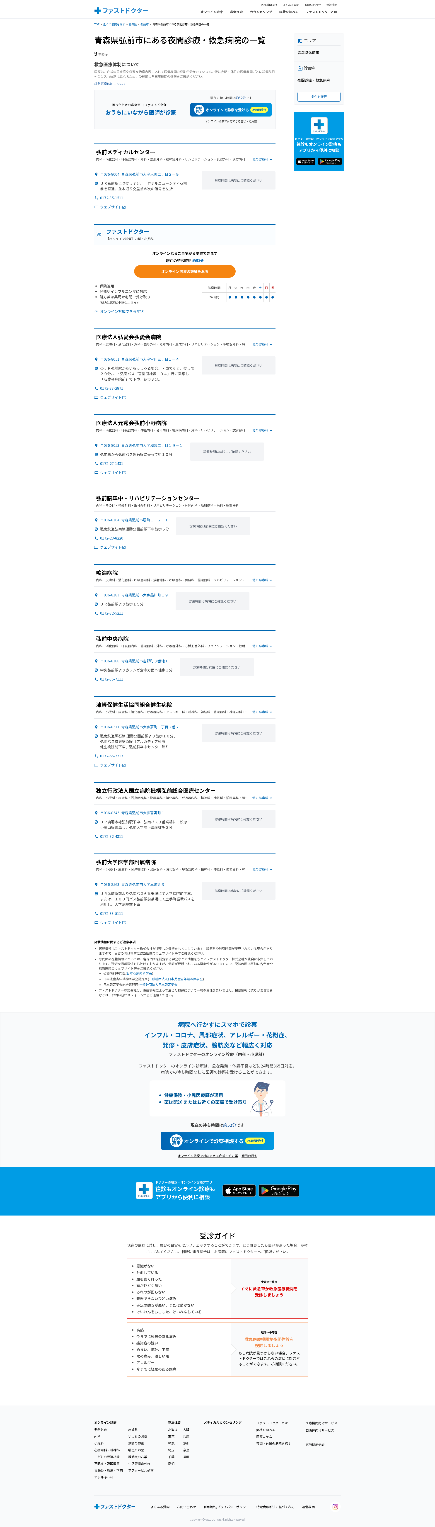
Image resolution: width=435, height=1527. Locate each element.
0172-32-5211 (111, 613)
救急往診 (236, 12)
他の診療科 (260, 159)
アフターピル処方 (141, 1470)
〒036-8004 (139, 174)
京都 (186, 1443)
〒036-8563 (132, 884)
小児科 (99, 1443)
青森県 (133, 24)
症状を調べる (288, 12)
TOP (97, 24)
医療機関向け (269, 5)
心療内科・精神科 (107, 1450)
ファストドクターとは (321, 12)
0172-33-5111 (111, 913)
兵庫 (186, 1436)
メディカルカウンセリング (223, 1422)
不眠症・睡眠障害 (107, 1463)
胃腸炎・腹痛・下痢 (108, 1470)
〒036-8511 (139, 726)
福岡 (186, 1456)
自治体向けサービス (320, 1430)
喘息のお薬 (136, 1450)
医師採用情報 (315, 1444)
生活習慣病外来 (139, 1463)
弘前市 (144, 24)
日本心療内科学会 (139, 973)
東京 (171, 1436)
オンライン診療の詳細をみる (184, 271)
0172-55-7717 (111, 756)
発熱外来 (100, 1429)
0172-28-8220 (111, 538)
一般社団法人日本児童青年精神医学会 (176, 979)
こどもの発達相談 (107, 1456)
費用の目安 (249, 1155)
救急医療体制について (110, 83)
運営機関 (331, 5)
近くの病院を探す (114, 24)
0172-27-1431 (111, 463)
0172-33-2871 (111, 388)
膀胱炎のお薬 (137, 1456)
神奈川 (173, 1443)
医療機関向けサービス (321, 1423)
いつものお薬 (137, 1436)
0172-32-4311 (111, 836)
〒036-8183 (134, 595)
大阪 (186, 1429)
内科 (97, 1436)
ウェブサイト (111, 206)
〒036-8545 (132, 812)
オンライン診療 (212, 12)
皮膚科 (133, 1429)
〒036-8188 (134, 661)
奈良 (186, 1450)
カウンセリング (261, 12)
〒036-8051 (139, 359)
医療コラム (264, 1436)
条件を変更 (319, 96)
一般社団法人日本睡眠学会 (158, 984)
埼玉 (171, 1450)
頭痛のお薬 (136, 1443)
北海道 (173, 1429)
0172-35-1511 (111, 197)
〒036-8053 (141, 445)
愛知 (171, 1463)
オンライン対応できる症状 (122, 311)
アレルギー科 (103, 1477)
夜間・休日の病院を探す (273, 1443)
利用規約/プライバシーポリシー (226, 1507)
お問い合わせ (312, 5)
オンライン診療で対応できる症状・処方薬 (231, 121)
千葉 (171, 1456)
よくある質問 (291, 5)
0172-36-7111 (111, 679)
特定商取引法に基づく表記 (275, 1507)
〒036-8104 (134, 520)
